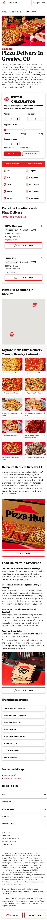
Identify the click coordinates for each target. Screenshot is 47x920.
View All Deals (23, 553)
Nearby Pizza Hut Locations (14, 217)
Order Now (31, 154)
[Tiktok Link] (13, 786)
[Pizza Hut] (11, 334)
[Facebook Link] (4, 786)
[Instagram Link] (18, 786)
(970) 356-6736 (11, 272)
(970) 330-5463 (11, 240)
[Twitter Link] (8, 786)
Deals (10, 3)
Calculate (12, 154)
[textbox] (23, 483)
